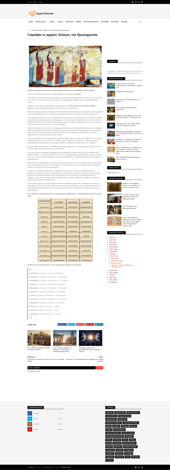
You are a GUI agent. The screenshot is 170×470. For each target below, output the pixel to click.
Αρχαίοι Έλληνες (111, 416)
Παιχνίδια (119, 450)
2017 (111, 273)
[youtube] (139, 2)
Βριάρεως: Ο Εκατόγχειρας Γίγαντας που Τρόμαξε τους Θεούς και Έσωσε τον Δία (128, 116)
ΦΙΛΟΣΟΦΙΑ (115, 22)
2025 (111, 240)
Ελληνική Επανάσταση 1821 (114, 436)
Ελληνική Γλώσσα (128, 433)
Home (29, 2)
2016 (111, 275)
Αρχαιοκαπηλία (111, 419)
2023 (111, 245)
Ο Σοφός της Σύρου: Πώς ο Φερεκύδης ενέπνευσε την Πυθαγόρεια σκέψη (131, 197)
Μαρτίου (114, 258)
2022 (111, 247)
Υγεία (127, 457)
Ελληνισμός (129, 436)
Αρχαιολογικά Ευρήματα (114, 423)
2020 (111, 252)
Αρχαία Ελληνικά (112, 172)
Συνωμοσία (110, 457)
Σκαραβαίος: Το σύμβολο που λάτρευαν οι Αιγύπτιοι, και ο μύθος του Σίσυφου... (129, 140)
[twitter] (135, 2)
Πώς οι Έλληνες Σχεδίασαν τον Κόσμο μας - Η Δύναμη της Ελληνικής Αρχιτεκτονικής (62, 349)
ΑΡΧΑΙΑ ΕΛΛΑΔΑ (40, 22)
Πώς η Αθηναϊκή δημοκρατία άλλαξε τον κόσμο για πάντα (38, 349)
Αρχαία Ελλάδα (36, 30)
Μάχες (108, 443)
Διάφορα (133, 426)
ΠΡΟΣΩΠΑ (124, 22)
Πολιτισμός (110, 453)
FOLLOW (60, 418)
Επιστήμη (117, 440)
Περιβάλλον (129, 450)
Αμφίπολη (109, 412)
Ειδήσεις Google (112, 73)
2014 (111, 280)
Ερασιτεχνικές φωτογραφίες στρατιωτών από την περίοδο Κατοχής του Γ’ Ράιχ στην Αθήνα (129, 133)
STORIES (109, 460)
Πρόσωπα (119, 453)
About (41, 2)
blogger (99, 367)
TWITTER (36, 418)
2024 (111, 242)
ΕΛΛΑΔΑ (60, 22)
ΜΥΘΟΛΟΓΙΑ (69, 22)
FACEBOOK (36, 413)
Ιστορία (125, 440)
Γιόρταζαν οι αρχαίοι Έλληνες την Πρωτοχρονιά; (122, 266)
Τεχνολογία (119, 457)
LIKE (61, 413)
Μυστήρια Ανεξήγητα (130, 446)
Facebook (134, 71)
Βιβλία (108, 426)
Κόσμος (132, 440)
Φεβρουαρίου (115, 261)
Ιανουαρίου (115, 263)
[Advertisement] (125, 43)
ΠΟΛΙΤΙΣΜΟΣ (105, 22)
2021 (111, 249)
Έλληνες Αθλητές (119, 429)
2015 (111, 277)
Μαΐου (113, 256)
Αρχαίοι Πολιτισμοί (124, 416)
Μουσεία (109, 446)
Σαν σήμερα (128, 453)
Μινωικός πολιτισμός (129, 443)
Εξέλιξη (109, 440)
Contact (35, 2)
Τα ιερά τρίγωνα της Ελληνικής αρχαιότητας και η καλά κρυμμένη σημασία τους (129, 85)
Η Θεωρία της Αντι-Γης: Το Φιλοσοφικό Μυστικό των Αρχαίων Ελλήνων (89, 349)
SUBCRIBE (59, 429)
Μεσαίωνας (117, 443)
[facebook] (132, 2)
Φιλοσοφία (135, 457)
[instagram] (142, 2)
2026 (111, 237)
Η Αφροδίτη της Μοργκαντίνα (125, 91)
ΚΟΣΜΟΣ (78, 22)
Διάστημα (116, 426)
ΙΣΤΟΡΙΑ (51, 22)
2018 (111, 270)
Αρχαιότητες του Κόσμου (131, 423)
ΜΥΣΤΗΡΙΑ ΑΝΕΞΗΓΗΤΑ (91, 22)
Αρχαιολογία (122, 419)
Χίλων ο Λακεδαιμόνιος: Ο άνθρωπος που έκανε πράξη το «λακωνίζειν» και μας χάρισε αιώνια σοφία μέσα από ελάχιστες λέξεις (129, 150)
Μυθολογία (118, 446)
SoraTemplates (38, 467)
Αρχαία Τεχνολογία (133, 412)
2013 (111, 282)
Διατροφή (125, 426)
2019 (111, 254)
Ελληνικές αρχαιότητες (113, 433)
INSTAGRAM (36, 424)
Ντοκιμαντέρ (110, 450)
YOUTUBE (36, 429)
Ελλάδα (109, 429)
